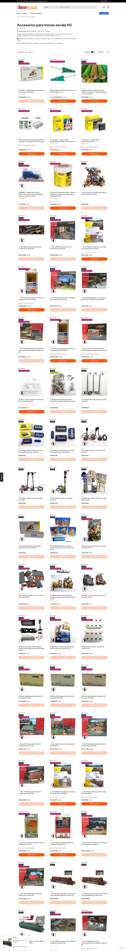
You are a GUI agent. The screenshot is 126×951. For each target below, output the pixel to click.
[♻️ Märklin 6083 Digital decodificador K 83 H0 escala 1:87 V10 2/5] (63, 679)
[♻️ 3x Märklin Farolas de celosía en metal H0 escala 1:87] (94, 383)
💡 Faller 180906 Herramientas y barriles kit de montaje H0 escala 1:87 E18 (62, 792)
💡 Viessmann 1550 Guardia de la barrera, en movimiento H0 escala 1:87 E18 (31, 298)
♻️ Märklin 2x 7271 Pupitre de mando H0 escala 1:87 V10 (92, 647)
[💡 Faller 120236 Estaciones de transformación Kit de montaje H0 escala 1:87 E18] (94, 925)
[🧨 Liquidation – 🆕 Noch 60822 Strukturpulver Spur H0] (94, 123)
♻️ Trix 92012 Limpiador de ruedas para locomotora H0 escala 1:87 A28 (30, 547)
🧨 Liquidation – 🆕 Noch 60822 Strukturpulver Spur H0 (90, 140)
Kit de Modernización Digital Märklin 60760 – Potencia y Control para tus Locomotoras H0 (31, 140)
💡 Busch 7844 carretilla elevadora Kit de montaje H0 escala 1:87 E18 (62, 843)
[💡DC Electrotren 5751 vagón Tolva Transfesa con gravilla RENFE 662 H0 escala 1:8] (63, 877)
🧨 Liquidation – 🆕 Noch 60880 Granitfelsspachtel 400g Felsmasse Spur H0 (62, 140)
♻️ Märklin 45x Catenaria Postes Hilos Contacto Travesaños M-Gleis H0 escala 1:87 (63, 400)
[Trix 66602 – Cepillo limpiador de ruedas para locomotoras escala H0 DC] (32, 74)
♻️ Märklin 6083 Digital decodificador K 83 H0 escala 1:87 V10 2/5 (62, 697)
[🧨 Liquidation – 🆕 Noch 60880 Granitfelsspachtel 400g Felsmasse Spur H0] (63, 123)
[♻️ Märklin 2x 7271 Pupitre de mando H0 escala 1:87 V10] (94, 630)
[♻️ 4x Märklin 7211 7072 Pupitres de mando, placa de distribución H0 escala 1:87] (32, 434)
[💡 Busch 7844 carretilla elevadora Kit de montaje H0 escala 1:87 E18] (63, 826)
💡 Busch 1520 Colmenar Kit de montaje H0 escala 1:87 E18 (62, 745)
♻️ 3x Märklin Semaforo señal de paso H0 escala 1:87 (93, 451)
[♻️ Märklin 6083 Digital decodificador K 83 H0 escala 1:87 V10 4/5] (32, 679)
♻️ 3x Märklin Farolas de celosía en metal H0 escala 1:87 (94, 400)
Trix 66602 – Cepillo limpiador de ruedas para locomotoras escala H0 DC (31, 91)
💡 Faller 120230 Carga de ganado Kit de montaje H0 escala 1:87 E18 (30, 247)
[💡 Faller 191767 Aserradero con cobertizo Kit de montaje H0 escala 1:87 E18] (94, 826)
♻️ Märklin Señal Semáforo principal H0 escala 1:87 (61, 499)
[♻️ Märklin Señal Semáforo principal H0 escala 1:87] (63, 481)
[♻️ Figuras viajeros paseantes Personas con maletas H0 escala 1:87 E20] (94, 176)
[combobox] (70, 7)
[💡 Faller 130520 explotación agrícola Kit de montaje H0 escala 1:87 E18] (94, 727)
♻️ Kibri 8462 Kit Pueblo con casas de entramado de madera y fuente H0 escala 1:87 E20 (62, 547)
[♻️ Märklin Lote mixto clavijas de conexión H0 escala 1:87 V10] (94, 529)
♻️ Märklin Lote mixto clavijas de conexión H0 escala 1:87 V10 (93, 547)
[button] (108, 7)
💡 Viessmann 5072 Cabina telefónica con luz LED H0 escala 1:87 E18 (32, 843)
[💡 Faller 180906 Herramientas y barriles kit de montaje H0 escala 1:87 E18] (63, 775)
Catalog (24, 13)
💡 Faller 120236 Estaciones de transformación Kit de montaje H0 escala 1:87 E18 (94, 943)
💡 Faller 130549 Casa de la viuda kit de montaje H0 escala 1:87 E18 (30, 792)
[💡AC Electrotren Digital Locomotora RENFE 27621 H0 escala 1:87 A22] (32, 925)
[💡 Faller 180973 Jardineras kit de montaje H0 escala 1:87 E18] (94, 775)
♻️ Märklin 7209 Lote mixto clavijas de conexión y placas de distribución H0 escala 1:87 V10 (62, 597)
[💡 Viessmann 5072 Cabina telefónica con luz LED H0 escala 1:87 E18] (32, 826)
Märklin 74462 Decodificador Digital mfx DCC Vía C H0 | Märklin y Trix (62, 91)
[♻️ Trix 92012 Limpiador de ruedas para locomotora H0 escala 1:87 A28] (32, 529)
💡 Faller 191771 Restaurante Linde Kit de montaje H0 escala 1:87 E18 (30, 894)
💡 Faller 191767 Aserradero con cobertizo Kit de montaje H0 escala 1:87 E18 (94, 843)
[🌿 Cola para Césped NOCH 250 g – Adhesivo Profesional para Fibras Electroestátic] (63, 176)
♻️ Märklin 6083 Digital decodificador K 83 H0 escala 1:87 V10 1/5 (93, 697)
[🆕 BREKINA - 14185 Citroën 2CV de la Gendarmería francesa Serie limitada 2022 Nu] (32, 176)
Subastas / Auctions (36, 13)
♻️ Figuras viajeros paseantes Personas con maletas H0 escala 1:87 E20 (94, 193)
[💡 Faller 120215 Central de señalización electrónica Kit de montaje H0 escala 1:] (94, 332)
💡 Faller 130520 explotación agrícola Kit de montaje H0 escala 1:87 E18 (93, 745)
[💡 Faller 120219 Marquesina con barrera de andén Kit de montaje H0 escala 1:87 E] (94, 281)
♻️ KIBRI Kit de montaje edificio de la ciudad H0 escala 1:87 (93, 499)
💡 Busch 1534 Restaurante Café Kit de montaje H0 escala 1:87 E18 (30, 745)
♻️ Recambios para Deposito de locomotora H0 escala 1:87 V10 (31, 596)
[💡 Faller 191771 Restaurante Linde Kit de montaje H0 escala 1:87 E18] (32, 877)
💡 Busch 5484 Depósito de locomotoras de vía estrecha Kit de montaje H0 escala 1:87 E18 (31, 350)
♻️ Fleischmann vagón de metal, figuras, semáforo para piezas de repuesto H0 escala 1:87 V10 (31, 648)
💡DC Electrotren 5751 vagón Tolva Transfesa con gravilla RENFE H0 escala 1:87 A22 (94, 894)
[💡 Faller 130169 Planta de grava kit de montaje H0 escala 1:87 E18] (63, 230)
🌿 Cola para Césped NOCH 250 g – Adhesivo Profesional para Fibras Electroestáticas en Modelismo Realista (63, 194)
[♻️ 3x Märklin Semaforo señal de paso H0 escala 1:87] (94, 434)
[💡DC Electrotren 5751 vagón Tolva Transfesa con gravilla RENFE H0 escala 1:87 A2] (94, 877)
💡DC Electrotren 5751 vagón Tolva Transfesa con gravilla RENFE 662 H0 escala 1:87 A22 (63, 894)
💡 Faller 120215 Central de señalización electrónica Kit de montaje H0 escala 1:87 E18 (94, 349)
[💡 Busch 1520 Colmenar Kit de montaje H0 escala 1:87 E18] (63, 727)
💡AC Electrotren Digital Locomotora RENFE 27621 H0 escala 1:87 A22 (31, 942)
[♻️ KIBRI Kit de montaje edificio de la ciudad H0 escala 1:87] (94, 481)
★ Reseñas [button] (1, 477)
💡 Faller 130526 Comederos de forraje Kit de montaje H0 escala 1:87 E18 (63, 942)
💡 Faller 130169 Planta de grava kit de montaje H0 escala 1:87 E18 (61, 247)
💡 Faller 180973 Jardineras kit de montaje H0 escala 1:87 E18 (93, 792)
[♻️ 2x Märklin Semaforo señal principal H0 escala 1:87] (32, 481)
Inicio (18, 16)
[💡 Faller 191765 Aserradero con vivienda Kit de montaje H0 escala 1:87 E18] (63, 281)
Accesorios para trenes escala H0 (28, 16)
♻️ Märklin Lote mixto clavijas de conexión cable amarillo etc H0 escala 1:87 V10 (62, 647)
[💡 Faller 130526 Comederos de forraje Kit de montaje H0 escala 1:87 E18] (63, 925)
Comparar (87, 52)
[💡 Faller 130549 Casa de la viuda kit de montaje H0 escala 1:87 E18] (32, 775)
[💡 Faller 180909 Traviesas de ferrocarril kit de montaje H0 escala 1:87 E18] (94, 230)
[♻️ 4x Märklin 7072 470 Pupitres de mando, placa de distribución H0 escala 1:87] (63, 434)
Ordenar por (20, 52)
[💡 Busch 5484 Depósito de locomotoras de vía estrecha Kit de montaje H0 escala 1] (32, 332)
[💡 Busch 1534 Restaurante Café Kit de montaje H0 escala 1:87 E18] (32, 727)
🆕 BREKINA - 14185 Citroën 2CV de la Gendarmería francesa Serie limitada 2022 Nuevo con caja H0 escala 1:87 (31, 194)
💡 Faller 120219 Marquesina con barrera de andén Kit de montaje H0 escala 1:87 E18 (93, 298)
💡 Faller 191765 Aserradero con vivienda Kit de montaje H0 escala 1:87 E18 (62, 298)
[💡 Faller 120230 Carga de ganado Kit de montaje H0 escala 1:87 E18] (32, 230)
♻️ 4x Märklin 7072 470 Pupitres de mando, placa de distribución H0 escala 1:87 (62, 451)
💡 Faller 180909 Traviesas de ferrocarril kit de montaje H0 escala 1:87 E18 (93, 247)
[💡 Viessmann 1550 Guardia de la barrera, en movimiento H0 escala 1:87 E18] (32, 281)
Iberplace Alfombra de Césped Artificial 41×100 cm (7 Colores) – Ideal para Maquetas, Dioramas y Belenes (94, 92)
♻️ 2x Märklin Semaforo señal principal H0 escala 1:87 (31, 499)
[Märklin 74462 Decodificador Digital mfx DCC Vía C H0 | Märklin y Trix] (63, 74)
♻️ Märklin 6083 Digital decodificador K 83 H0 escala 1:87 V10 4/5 (31, 697)
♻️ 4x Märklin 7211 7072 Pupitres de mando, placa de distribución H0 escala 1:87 (31, 451)
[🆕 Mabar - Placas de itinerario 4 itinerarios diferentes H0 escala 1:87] (32, 383)
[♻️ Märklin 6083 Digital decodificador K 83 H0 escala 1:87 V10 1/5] (94, 679)
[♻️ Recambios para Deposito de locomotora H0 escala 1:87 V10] (32, 579)
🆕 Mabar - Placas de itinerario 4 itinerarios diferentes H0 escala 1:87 (31, 400)
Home (18, 13)
